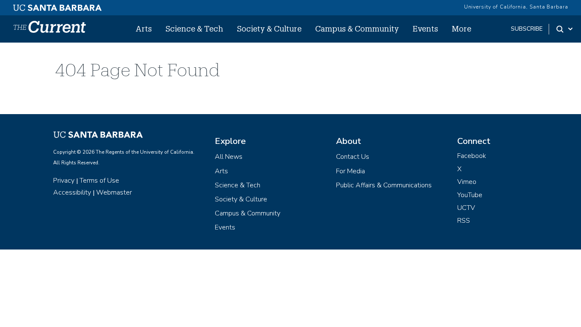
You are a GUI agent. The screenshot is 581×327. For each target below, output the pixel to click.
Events (425, 28)
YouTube (469, 195)
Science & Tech (194, 28)
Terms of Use (99, 180)
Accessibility (72, 192)
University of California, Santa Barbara (516, 6)
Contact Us (352, 156)
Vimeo (466, 181)
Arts (144, 28)
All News (228, 156)
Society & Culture (269, 28)
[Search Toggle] (565, 29)
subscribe (527, 29)
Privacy (63, 180)
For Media (350, 171)
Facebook (471, 156)
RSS (463, 220)
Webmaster (114, 192)
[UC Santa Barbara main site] (57, 5)
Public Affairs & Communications (384, 185)
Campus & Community (357, 28)
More (461, 28)
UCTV (466, 207)
